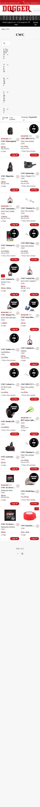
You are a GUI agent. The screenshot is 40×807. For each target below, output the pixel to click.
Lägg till (14, 155)
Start (3, 29)
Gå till (34, 155)
